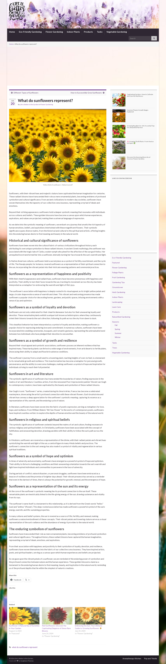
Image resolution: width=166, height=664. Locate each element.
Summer (118, 333)
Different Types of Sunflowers (26, 93)
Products (88, 31)
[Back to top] (160, 658)
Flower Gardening (54, 31)
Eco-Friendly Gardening (30, 31)
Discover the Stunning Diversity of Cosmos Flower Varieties (138, 158)
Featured (116, 263)
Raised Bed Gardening (121, 317)
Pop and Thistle (150, 658)
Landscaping (117, 302)
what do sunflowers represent (24, 647)
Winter (117, 337)
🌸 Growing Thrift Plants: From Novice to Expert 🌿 (140, 142)
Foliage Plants (117, 272)
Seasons (115, 322)
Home (12, 31)
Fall (116, 325)
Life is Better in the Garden (29, 104)
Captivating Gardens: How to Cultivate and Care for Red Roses (140, 95)
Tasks (99, 31)
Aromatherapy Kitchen (132, 658)
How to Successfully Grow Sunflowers (86, 93)
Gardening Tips (118, 282)
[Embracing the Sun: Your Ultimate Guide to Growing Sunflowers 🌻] (90, 615)
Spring (117, 329)
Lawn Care (116, 307)
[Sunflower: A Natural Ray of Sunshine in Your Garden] (24, 615)
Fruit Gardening (118, 277)
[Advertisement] (83, 66)
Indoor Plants (73, 31)
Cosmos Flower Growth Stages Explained (137, 111)
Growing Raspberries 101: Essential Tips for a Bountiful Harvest (141, 126)
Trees (114, 348)
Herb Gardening (118, 292)
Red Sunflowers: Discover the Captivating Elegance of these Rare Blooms (56, 628)
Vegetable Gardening (116, 31)
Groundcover (117, 287)
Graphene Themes (27, 661)
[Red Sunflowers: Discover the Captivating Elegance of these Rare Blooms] (57, 615)
